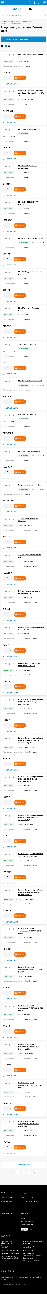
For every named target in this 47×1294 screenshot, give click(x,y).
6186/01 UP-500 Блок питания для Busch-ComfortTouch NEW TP (31, 93)
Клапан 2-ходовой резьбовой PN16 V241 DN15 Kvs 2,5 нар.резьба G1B (30, 779)
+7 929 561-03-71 (6, 1193)
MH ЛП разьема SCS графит (30, 381)
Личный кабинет (27, 1221)
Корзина (24, 1218)
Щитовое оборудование (9, 1250)
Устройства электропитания (11, 1261)
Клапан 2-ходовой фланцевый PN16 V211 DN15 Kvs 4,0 (29, 930)
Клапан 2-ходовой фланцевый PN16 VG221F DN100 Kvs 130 (28, 1046)
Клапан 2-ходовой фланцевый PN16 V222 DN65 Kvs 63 (30, 1085)
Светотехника (28, 1258)
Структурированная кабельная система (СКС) (10, 1257)
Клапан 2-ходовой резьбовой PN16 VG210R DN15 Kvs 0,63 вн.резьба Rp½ (30, 740)
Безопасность (28, 1250)
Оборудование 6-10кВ (31, 1261)
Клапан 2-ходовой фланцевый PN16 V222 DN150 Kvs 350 (30, 969)
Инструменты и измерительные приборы (32, 1254)
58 (29, 1172)
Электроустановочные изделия (21, 21)
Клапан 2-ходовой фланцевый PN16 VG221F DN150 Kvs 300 (28, 1123)
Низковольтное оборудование (6, 1242)
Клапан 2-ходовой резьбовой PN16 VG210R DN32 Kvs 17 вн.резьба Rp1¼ (30, 892)
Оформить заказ (27, 1224)
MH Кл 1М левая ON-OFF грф (30, 129)
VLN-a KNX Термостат (27, 344)
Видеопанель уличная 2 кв (29, 485)
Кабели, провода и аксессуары (29, 1247)
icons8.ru (37, 1277)
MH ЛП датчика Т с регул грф (30, 238)
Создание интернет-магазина (11, 1284)
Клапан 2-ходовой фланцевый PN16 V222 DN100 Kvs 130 (30, 1008)
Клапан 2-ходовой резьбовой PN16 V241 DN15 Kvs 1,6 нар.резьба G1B (30, 701)
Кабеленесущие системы (10, 1253)
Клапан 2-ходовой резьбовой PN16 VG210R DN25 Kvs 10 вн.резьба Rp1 (30, 817)
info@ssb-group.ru (7, 1197)
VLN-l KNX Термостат (27, 415)
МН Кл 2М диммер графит (29, 451)
